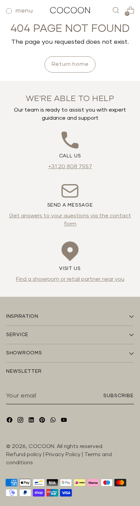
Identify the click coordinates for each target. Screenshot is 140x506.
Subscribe (118, 395)
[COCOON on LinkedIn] (32, 421)
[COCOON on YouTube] (64, 421)
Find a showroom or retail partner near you (70, 279)
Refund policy (24, 454)
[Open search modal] (116, 10)
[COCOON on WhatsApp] (54, 421)
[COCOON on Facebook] (10, 421)
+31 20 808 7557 (70, 166)
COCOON (41, 446)
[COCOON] (70, 10)
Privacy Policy (64, 454)
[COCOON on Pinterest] (43, 421)
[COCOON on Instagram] (21, 421)
